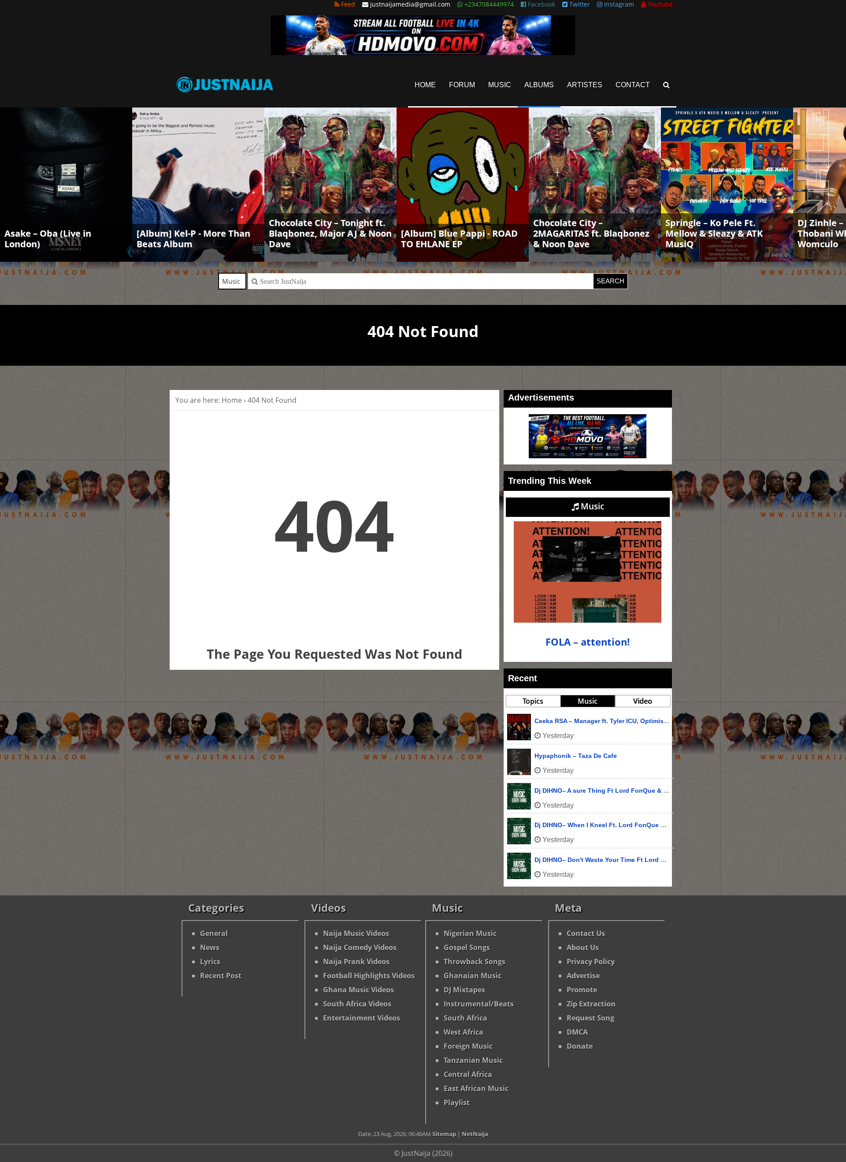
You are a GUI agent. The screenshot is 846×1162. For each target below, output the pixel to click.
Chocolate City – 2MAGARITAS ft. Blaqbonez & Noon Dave (591, 233)
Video (642, 701)
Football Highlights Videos (369, 975)
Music (499, 85)
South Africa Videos (357, 1004)
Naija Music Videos (356, 933)
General (214, 933)
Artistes (584, 85)
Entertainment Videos (361, 1018)
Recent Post (220, 975)
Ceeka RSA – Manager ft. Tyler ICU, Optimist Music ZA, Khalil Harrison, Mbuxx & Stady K (666, 720)
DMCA (577, 1032)
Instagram (618, 4)
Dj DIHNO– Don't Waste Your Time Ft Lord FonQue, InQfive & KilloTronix (642, 859)
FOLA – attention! (587, 642)
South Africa (465, 1018)
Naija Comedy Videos (360, 947)
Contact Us (586, 933)
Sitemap (444, 1134)
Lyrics (210, 961)
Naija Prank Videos (356, 961)
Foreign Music (468, 1046)
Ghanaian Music (472, 975)
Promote (582, 990)
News (209, 947)
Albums (539, 85)
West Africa (463, 1032)
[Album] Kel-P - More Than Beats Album (193, 238)
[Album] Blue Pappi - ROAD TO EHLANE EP (459, 238)
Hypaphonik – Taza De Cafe (575, 755)
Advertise (583, 975)
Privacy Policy (591, 961)
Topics (533, 701)
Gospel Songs (467, 947)
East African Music (476, 1088)
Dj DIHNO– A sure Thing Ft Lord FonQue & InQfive (609, 790)
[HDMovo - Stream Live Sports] (423, 52)
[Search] (666, 84)
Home (425, 85)
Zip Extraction (591, 1004)
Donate (580, 1046)
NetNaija (475, 1134)
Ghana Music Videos (358, 990)
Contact (633, 85)
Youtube (659, 4)
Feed (347, 4)
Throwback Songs (474, 961)
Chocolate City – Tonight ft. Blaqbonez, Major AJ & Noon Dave (330, 233)
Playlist (457, 1102)
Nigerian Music (470, 933)
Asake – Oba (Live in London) (47, 238)
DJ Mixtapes (464, 990)
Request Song (590, 1018)
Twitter (579, 4)
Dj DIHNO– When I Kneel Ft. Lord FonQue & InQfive (611, 824)
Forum (462, 85)
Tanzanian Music (473, 1060)
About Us (583, 947)
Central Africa (468, 1074)
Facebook (540, 4)
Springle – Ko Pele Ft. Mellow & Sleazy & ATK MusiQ (714, 233)
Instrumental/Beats (479, 1004)
